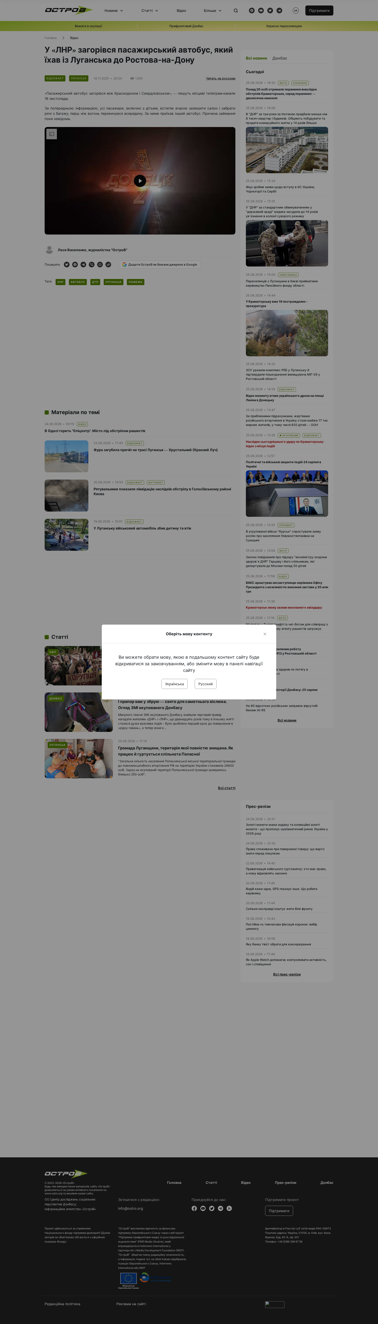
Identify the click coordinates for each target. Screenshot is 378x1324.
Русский (205, 684)
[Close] (265, 634)
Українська (174, 684)
